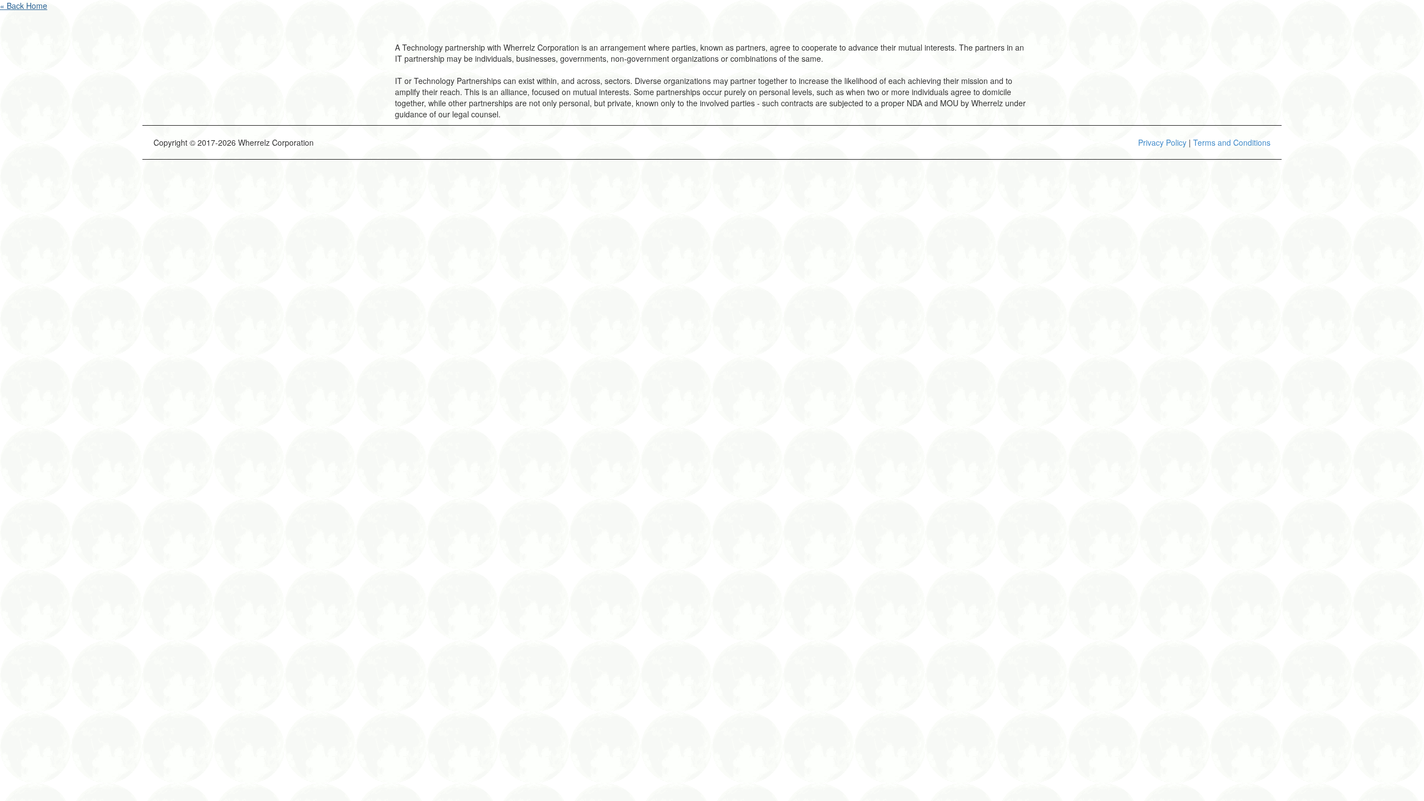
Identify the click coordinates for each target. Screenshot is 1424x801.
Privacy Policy (1162, 142)
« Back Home (23, 5)
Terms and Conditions (1231, 142)
